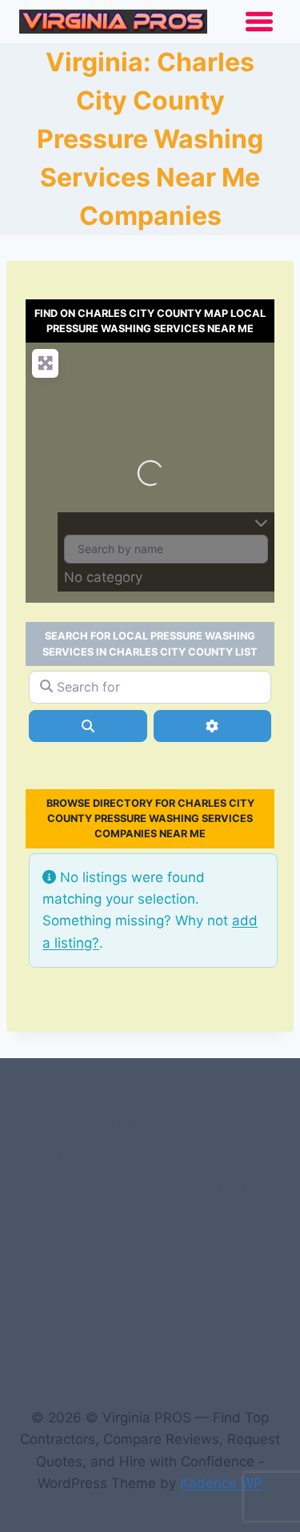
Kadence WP (221, 1483)
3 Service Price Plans (102, 1186)
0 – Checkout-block (150, 1126)
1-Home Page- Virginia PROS (150, 1157)
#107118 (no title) (150, 1097)
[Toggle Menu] (259, 21)
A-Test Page (226, 1186)
